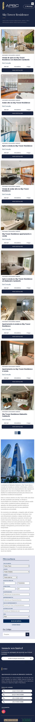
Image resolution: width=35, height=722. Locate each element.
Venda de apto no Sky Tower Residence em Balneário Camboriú (15, 59)
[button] (32, 3)
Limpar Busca (16, 624)
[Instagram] (3, 711)
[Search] (27, 634)
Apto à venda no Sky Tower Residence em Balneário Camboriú (17, 280)
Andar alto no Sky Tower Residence (16, 103)
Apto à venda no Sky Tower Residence (17, 146)
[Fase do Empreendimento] (17, 605)
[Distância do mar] (17, 611)
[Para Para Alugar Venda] (16, 616)
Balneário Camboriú (15, 55)
